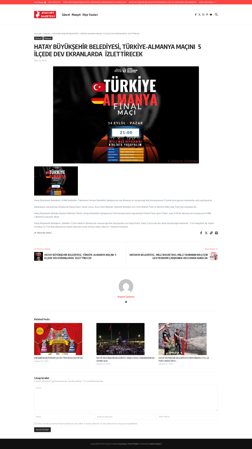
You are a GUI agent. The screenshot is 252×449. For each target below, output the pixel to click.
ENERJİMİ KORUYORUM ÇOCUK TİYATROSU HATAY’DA (58, 358)
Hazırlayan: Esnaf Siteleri (128, 444)
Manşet (76, 14)
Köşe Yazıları (90, 14)
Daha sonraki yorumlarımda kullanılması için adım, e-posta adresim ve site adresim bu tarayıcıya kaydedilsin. (87, 423)
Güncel (66, 14)
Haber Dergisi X (155, 444)
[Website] (126, 302)
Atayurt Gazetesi (126, 296)
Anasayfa (38, 33)
